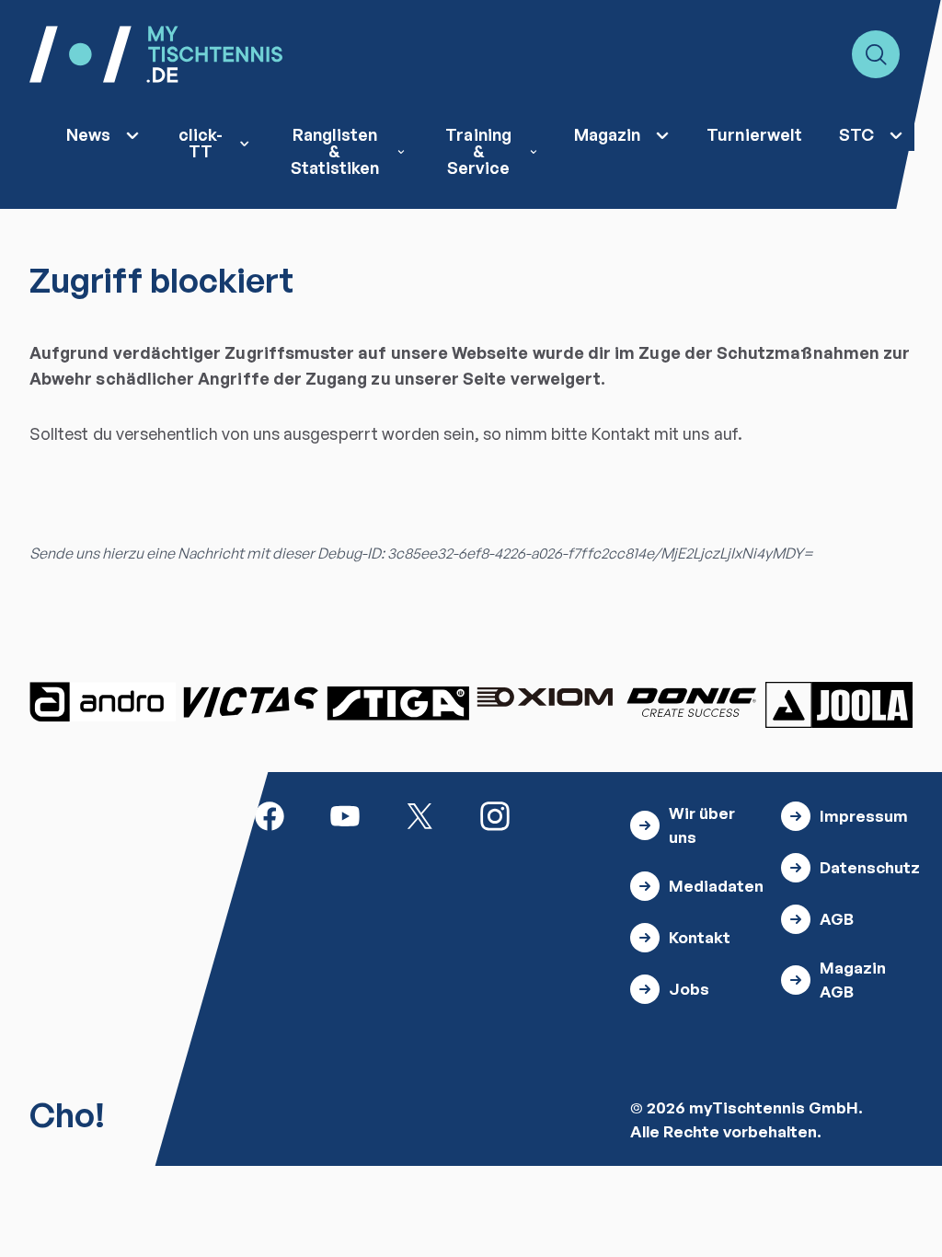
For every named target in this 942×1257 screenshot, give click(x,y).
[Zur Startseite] (155, 54)
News (88, 134)
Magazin (607, 134)
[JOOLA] (839, 705)
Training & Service (478, 151)
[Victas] (250, 702)
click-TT (200, 142)
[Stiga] (397, 702)
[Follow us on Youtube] (345, 815)
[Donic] (691, 702)
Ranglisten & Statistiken (335, 151)
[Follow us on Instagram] (495, 815)
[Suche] (876, 54)
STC (856, 134)
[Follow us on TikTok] (570, 815)
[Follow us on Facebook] (269, 815)
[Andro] (103, 702)
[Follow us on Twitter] (419, 815)
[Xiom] (544, 699)
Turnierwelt (754, 134)
